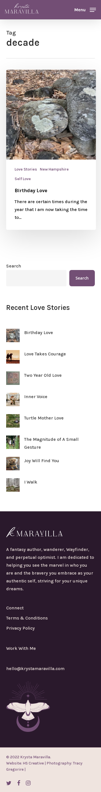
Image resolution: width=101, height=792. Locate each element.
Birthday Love (38, 332)
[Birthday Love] (51, 150)
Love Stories (26, 169)
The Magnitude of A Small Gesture (51, 443)
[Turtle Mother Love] (13, 424)
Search (13, 266)
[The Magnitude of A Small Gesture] (13, 445)
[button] (85, 9)
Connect (15, 608)
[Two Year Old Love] (13, 381)
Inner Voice (35, 396)
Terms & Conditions (27, 618)
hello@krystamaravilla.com (35, 668)
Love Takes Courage (45, 354)
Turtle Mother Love (44, 418)
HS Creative (33, 763)
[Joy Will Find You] (13, 467)
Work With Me (21, 648)
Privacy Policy (20, 628)
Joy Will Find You (41, 460)
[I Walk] (13, 488)
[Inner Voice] (13, 403)
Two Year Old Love (43, 375)
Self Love (23, 178)
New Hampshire (54, 169)
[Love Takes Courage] (13, 360)
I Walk (30, 482)
